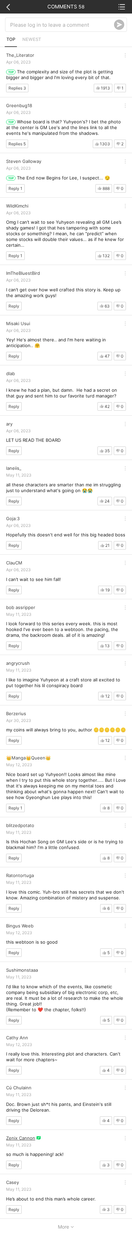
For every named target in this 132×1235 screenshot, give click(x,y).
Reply (13, 306)
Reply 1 (15, 188)
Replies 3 (17, 88)
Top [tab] (10, 39)
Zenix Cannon (20, 1138)
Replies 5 (17, 143)
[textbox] (62, 25)
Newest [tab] (31, 39)
